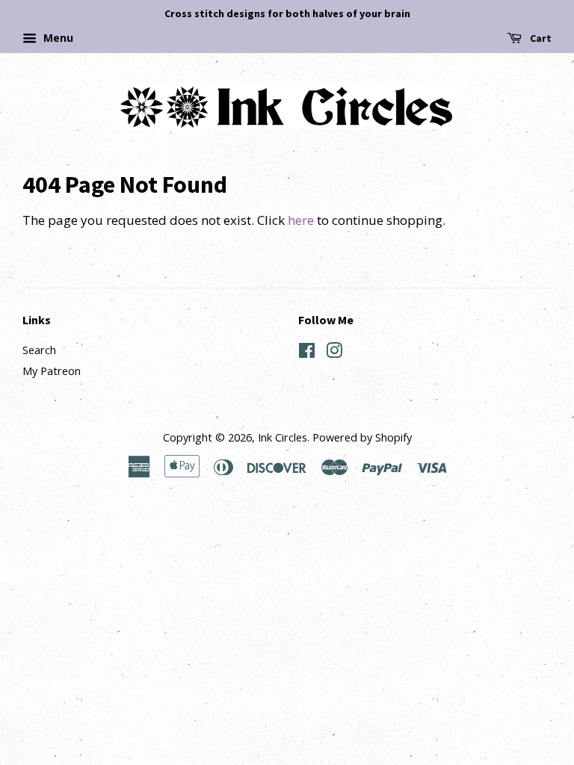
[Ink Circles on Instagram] (334, 353)
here (301, 220)
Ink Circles (282, 437)
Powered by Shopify (362, 437)
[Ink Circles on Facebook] (306, 353)
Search (39, 350)
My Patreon (51, 371)
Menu (56, 38)
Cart (540, 38)
